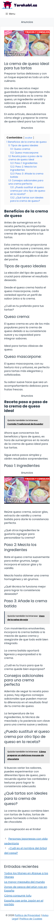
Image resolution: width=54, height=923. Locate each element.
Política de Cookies (31, 918)
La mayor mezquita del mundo (24, 882)
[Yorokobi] (19, 5)
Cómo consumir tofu (17, 895)
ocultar (28, 137)
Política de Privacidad (27, 915)
